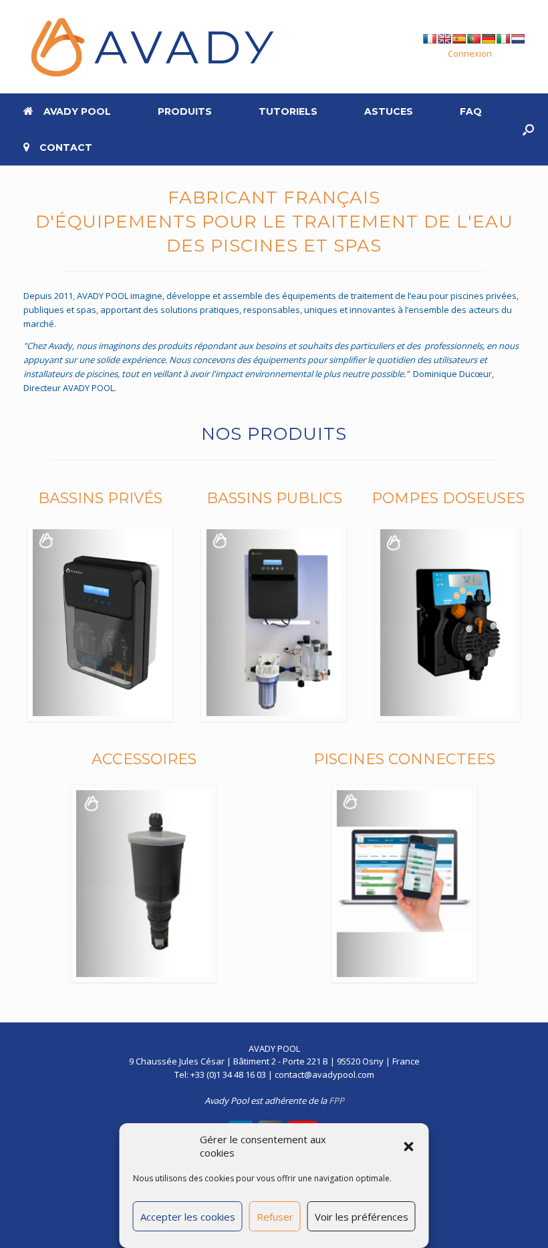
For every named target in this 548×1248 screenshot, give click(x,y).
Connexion (470, 53)
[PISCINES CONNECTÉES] (404, 883)
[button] (409, 1146)
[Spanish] (459, 38)
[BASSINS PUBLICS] (274, 622)
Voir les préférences (361, 1216)
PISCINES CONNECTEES (404, 759)
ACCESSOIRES (144, 759)
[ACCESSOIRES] (143, 883)
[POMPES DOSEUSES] (447, 622)
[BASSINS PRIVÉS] (100, 622)
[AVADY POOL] (150, 47)
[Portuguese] (474, 38)
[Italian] (503, 38)
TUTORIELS (288, 111)
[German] (488, 38)
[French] (429, 38)
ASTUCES (388, 111)
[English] (444, 38)
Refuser (275, 1216)
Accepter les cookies (187, 1216)
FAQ (471, 111)
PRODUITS (185, 111)
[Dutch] (518, 38)
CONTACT (65, 147)
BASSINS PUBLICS (274, 498)
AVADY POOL (77, 111)
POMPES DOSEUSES (448, 498)
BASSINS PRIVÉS (100, 498)
